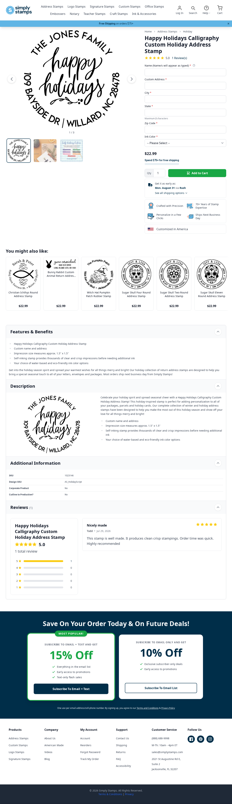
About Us (49, 738)
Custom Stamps (129, 7)
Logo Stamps (77, 7)
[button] (12, 79)
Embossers (57, 14)
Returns (121, 752)
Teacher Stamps (94, 14)
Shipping (121, 745)
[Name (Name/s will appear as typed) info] (193, 65)
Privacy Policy (168, 708)
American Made (54, 745)
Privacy (129, 794)
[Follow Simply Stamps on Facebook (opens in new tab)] (191, 739)
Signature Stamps (102, 7)
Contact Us (122, 738)
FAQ (118, 759)
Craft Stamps (119, 14)
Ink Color (151, 136)
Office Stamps (154, 7)
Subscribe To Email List (161, 688)
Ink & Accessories (144, 14)
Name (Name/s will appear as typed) (168, 65)
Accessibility (123, 766)
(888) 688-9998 (160, 738)
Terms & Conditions (110, 794)
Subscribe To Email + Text (71, 689)
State (149, 106)
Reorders (85, 745)
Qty (149, 173)
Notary (74, 14)
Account (85, 738)
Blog (47, 759)
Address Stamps (52, 7)
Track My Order (89, 759)
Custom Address (156, 79)
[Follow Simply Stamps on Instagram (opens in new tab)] (210, 739)
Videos (48, 752)
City (148, 92)
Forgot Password (90, 752)
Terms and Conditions (148, 708)
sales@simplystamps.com (167, 752)
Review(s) (179, 58)
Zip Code (151, 123)
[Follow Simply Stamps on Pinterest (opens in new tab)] (200, 739)
